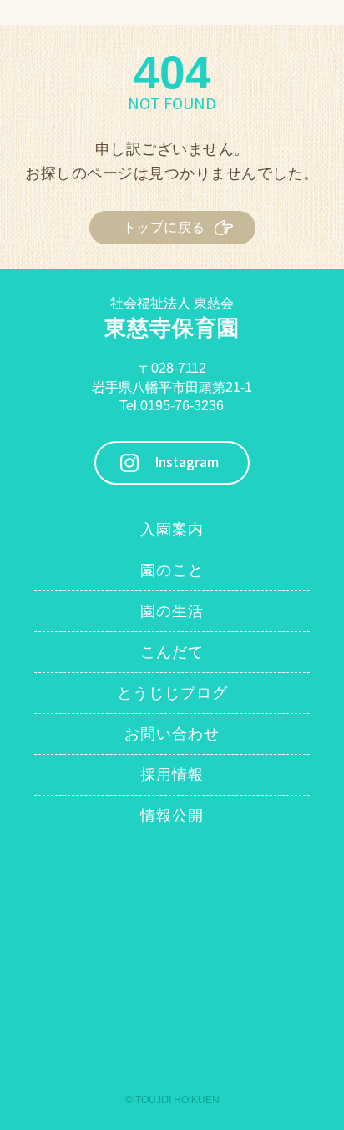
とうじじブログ (172, 693)
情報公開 (172, 815)
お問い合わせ (172, 734)
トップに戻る (164, 227)
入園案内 (172, 529)
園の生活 (172, 611)
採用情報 (172, 774)
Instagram (186, 462)
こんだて (172, 652)
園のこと (172, 570)
